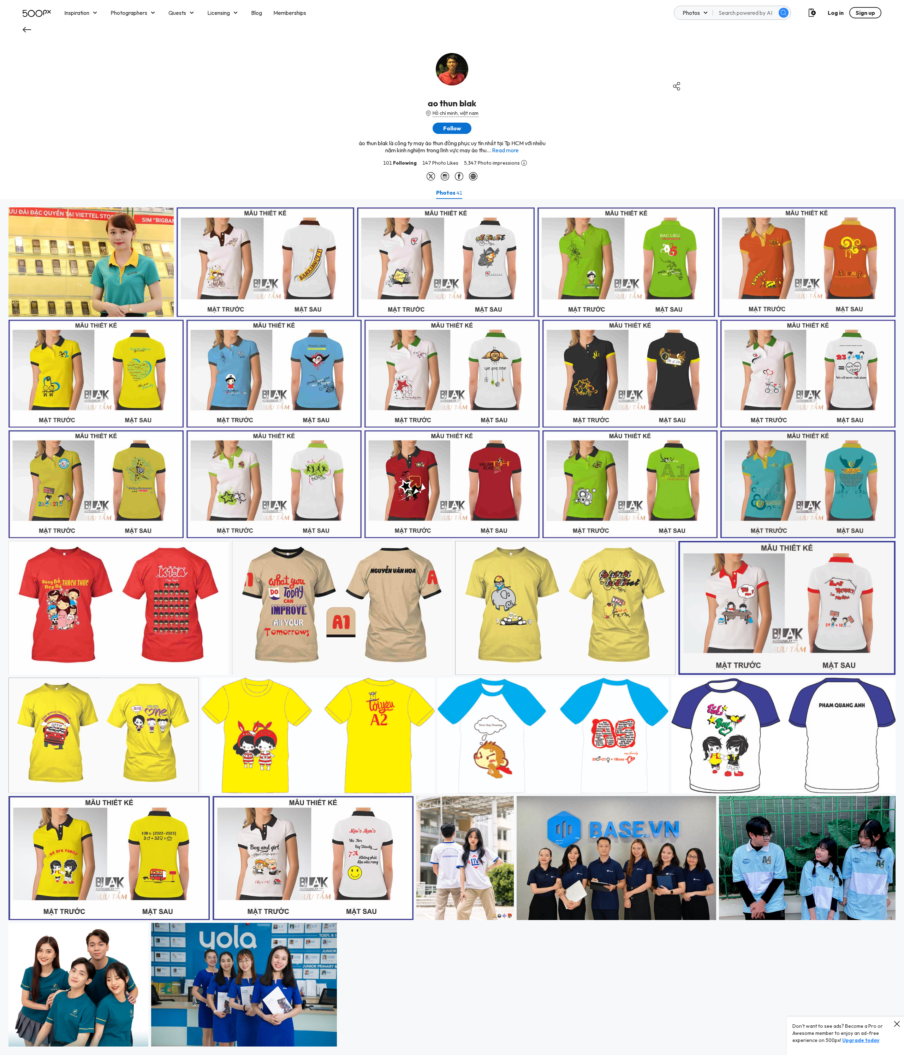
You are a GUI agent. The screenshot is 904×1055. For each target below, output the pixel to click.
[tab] (449, 192)
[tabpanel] (452, 627)
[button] (783, 12)
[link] (91, 262)
